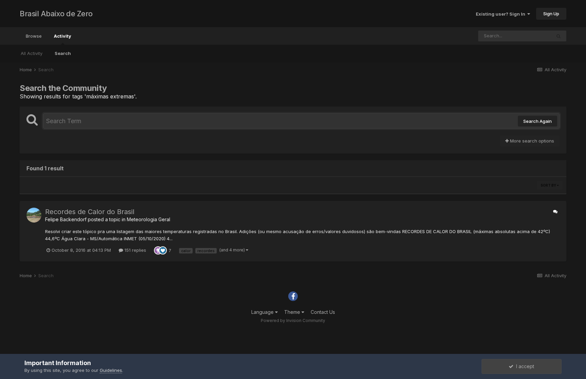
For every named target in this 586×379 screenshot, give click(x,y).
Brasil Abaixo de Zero (56, 13)
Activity (62, 36)
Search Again (537, 121)
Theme (292, 312)
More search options (531, 141)
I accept (523, 366)
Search (63, 53)
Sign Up (551, 13)
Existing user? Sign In (501, 14)
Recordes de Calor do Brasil (89, 212)
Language (263, 312)
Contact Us (323, 312)
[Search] (558, 36)
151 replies (134, 250)
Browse (34, 36)
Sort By (549, 185)
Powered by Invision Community (293, 320)
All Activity (31, 53)
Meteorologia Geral (148, 219)
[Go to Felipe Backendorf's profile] (33, 215)
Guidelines (111, 370)
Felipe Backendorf (65, 219)
